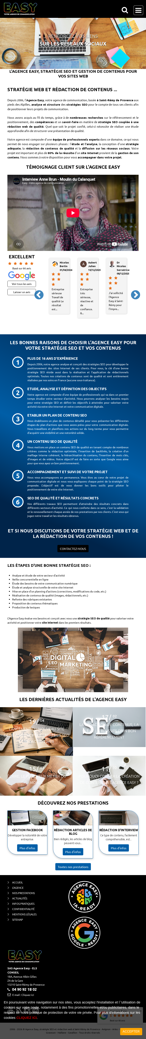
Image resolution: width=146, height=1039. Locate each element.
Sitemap (17, 919)
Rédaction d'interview (118, 830)
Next (132, 292)
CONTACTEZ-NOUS (73, 548)
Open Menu (138, 10)
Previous (35, 292)
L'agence (18, 887)
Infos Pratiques (23, 903)
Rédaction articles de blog (73, 831)
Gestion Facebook (27, 830)
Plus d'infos (27, 848)
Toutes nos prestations (73, 867)
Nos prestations (23, 893)
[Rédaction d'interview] (118, 818)
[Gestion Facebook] (27, 818)
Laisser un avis (21, 292)
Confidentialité (23, 909)
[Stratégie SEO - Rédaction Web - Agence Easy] (20, 9)
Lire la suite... (36, 748)
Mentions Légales (24, 914)
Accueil (17, 882)
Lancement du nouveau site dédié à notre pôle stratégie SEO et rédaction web (36, 735)
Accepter (131, 1031)
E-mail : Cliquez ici (23, 994)
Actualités (19, 898)
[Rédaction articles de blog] (73, 818)
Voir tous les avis (22, 283)
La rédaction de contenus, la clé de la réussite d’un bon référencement (109, 730)
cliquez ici (26, 1018)
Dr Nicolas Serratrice (94, 266)
